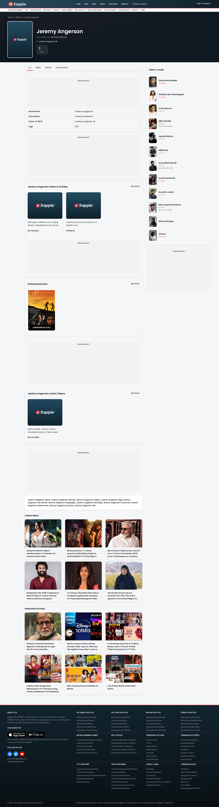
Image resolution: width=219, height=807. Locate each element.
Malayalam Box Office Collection (124, 753)
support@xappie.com (15, 761)
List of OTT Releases (153, 772)
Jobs (143, 10)
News (38, 67)
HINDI (86, 4)
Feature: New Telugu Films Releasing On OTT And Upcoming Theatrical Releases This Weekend (43, 689)
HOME (78, 4)
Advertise (159, 803)
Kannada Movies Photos (155, 727)
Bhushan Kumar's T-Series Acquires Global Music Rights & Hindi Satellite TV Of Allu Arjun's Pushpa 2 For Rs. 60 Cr (81, 553)
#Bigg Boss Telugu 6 (189, 775)
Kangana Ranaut (187, 746)
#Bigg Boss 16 (186, 779)
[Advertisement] (83, 96)
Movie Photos (153, 712)
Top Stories (110, 10)
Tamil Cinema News (84, 746)
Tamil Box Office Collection (121, 746)
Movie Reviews (95, 10)
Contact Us (169, 803)
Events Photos (188, 712)
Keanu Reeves (151, 756)
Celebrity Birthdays (153, 785)
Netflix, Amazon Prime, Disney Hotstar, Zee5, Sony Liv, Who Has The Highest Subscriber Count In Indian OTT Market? (82, 646)
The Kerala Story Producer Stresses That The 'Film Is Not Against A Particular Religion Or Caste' (122, 596)
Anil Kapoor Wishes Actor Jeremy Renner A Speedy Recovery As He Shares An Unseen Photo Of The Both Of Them (45, 224)
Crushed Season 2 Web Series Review (91, 775)
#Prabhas (185, 769)
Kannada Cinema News (86, 750)
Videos (56, 10)
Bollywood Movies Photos (156, 717)
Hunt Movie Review (118, 772)
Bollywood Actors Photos (120, 717)
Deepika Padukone (188, 756)
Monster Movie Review (119, 782)
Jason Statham (152, 759)
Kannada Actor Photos (120, 727)
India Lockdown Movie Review (122, 785)
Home (10, 17)
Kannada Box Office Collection (123, 750)
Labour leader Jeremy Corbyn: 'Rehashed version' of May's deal (43, 430)
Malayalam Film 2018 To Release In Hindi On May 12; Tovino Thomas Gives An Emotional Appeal (43, 596)
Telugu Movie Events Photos (191, 720)
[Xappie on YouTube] (22, 754)
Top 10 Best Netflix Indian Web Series (121, 687)
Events (135, 10)
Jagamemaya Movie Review (88, 769)
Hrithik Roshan (151, 750)
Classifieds (124, 10)
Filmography (62, 67)
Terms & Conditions (146, 803)
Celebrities (150, 769)
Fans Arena (67, 10)
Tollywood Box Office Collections (158, 782)
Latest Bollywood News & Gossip (89, 740)
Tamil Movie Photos (153, 724)
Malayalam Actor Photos (121, 730)
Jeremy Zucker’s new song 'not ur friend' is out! (81, 224)
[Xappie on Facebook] (9, 754)
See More (135, 186)
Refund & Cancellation (116, 803)
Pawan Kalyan (151, 746)
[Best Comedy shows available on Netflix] (83, 669)
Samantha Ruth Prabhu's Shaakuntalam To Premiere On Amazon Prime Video (41, 553)
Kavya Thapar (186, 759)
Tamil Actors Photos (119, 724)
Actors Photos (119, 712)
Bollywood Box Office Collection (123, 743)
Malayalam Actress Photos (87, 730)
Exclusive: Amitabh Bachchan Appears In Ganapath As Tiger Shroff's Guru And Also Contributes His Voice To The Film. (43, 646)
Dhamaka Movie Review (120, 775)
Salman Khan (151, 740)
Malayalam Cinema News (87, 753)
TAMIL (94, 4)
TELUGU (102, 4)
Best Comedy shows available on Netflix (82, 687)
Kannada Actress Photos (86, 727)
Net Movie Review (83, 782)
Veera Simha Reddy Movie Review (124, 769)
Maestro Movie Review (85, 779)
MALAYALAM (113, 4)
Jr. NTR (148, 743)
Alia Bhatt (184, 750)
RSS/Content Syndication (87, 803)
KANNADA (124, 4)
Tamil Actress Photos (85, 724)
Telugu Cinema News (85, 743)
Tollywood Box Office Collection (123, 740)
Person (19, 17)
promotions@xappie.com (17, 759)
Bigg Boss (36, 10)
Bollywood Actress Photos (86, 717)
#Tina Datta (185, 785)
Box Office (80, 10)
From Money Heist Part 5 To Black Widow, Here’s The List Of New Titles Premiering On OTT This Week (123, 646)
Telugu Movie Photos (154, 720)
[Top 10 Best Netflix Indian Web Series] (124, 669)
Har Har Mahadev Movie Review (123, 779)
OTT (27, 10)
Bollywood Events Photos (190, 717)
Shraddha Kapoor (188, 743)
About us (101, 803)
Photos (47, 10)
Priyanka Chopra (187, 753)
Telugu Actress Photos (85, 720)
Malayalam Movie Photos (156, 730)
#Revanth (185, 782)
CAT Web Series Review (85, 772)
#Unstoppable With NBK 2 (190, 788)
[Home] (17, 4)
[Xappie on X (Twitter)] (15, 754)
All (30, 67)
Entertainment (15, 10)
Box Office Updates (153, 779)
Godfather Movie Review (120, 788)
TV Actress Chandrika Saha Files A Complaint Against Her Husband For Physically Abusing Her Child (83, 596)
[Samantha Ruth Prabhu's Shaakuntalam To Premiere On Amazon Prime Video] (43, 533)
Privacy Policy (132, 803)
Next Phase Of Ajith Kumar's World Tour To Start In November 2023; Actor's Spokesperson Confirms (123, 553)
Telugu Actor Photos (119, 720)
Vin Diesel (149, 753)
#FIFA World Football (189, 772)
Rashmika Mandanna (189, 740)
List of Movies (151, 775)
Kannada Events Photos (190, 724)
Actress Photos (85, 712)
